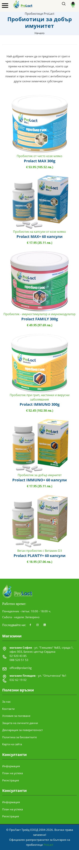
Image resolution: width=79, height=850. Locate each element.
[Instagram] (37, 625)
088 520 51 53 (19, 660)
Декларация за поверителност (22, 730)
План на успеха (12, 773)
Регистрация (10, 780)
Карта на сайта (12, 744)
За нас (6, 701)
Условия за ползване (16, 716)
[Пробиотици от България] (23, 4)
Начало (39, 33)
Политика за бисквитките (19, 737)
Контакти (8, 709)
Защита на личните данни (20, 723)
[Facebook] (30, 625)
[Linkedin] (44, 625)
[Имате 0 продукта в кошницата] (73, 7)
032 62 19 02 (18, 680)
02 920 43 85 (18, 656)
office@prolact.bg (21, 668)
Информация (11, 766)
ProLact (48, 844)
